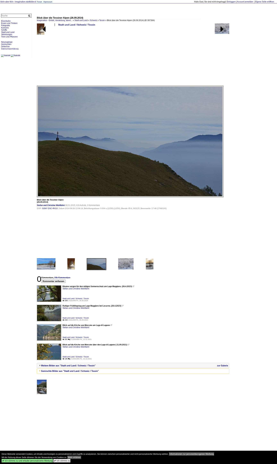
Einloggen (231, 2)
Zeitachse (5, 46)
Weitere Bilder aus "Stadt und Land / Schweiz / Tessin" (68, 365)
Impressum (47, 2)
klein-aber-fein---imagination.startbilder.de (18, 2)
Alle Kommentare (62, 278)
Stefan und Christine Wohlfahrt (51, 205)
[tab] (133, 365)
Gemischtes (6, 44)
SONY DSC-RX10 (50, 208)
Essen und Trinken (9, 23)
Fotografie (5, 25)
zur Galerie (222, 365)
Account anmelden (245, 2)
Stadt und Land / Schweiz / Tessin (76, 24)
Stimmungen (6, 34)
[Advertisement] (133, 57)
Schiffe (4, 30)
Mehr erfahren (74, 457)
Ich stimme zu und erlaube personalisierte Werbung (27, 461)
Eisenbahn (6, 21)
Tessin (102, 20)
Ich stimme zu (62, 461)
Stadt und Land (81, 20)
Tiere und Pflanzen (9, 37)
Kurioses (5, 28)
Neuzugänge (7, 42)
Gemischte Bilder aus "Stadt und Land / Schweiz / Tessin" (70, 371)
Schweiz (93, 20)
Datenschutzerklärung (9, 49)
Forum (39, 2)
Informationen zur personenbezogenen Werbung (191, 454)
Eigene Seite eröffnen (264, 2)
